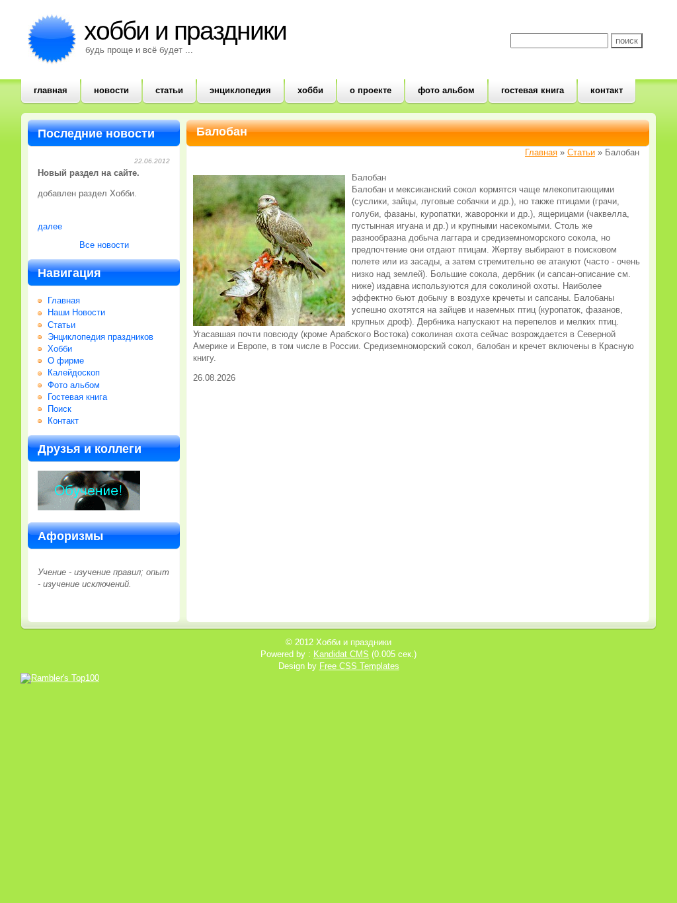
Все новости (104, 245)
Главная (50, 90)
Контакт (606, 90)
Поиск (59, 409)
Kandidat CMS (341, 654)
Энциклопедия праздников (100, 337)
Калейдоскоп (74, 372)
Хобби (310, 90)
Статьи (169, 90)
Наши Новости (76, 312)
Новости (111, 90)
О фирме (66, 361)
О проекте (370, 90)
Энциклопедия (240, 90)
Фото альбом (446, 90)
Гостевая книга (532, 90)
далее (50, 226)
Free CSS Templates (359, 666)
